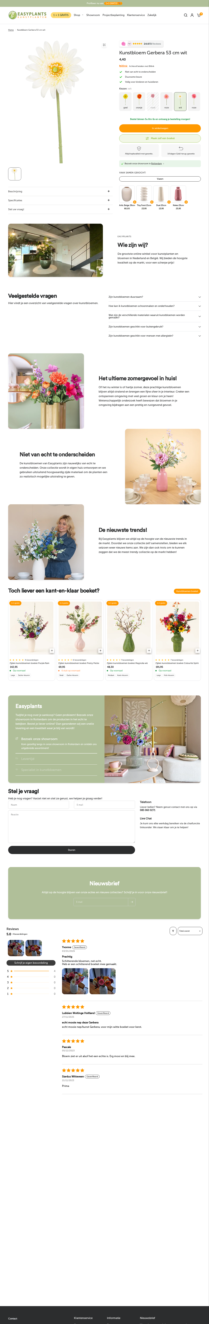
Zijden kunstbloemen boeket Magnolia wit (127, 663)
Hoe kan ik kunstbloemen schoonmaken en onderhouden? (142, 306)
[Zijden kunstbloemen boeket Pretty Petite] (80, 628)
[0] (198, 15)
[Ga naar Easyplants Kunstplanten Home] (27, 15)
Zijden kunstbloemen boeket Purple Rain (29, 663)
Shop (77, 15)
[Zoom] (104, 44)
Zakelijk (151, 15)
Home (11, 30)
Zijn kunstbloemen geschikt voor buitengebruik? (136, 326)
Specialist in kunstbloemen (41, 769)
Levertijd (27, 758)
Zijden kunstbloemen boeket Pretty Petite (78, 663)
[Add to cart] (52, 650)
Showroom (93, 15)
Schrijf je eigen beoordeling (31, 962)
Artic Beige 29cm (127, 205)
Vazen (160, 178)
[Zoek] (185, 15)
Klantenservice (136, 15)
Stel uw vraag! (16, 209)
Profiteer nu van (104, 3)
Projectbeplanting (113, 15)
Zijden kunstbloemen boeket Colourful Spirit (177, 663)
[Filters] (173, 931)
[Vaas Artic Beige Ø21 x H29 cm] (126, 194)
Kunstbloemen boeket (187, 591)
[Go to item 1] (16, 948)
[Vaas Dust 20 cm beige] (161, 194)
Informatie (113, 1318)
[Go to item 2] (33, 948)
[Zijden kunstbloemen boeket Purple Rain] (31, 628)
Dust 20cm (161, 205)
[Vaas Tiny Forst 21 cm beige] (144, 194)
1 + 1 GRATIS (61, 15)
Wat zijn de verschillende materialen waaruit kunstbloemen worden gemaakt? (147, 316)
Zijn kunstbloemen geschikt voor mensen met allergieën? (141, 335)
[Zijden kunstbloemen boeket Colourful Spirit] (177, 628)
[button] (31, 971)
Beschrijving (15, 191)
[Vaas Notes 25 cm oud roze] (178, 194)
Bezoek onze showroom (39, 738)
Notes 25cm (178, 205)
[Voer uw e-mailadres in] (132, 902)
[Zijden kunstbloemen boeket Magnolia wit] (129, 628)
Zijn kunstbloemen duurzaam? (126, 296)
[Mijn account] (192, 15)
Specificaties (15, 200)
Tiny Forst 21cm (144, 205)
